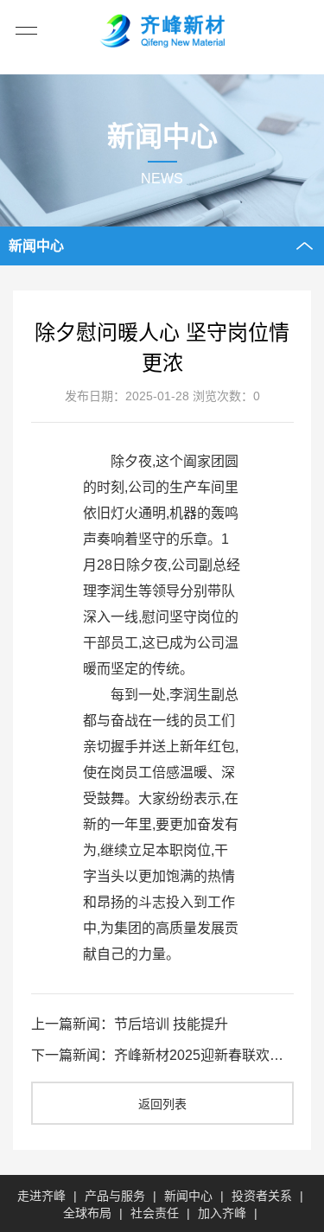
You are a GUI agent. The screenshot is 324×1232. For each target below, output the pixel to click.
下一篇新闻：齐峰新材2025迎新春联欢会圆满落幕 (162, 1055)
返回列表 (162, 1104)
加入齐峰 (222, 1213)
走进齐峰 (41, 1196)
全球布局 (87, 1213)
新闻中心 (188, 1196)
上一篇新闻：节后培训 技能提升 (129, 1024)
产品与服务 (115, 1196)
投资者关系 (262, 1196)
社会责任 (154, 1213)
